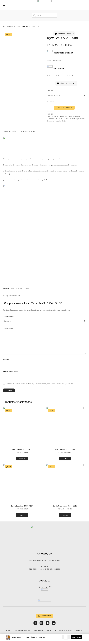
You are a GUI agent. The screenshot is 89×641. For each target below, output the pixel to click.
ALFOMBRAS (38, 630)
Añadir (22, 458)
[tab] (8, 131)
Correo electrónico (10, 371)
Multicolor (58, 121)
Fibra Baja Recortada (78, 119)
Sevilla (64, 121)
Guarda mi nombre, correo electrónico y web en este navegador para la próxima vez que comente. (40, 384)
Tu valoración (8, 329)
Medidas (50, 91)
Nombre (6, 359)
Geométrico (50, 121)
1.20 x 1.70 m (57, 119)
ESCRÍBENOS (46, 616)
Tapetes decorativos (14, 26)
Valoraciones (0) (29, 131)
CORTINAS (79, 630)
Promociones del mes (60, 116)
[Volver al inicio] (44, 5)
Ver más (65, 458)
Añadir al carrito (64, 108)
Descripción (10, 131)
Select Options (76, 637)
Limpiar (51, 101)
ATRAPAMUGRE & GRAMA (63, 630)
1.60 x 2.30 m (67, 119)
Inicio (5, 26)
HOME (8, 630)
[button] (4, 5)
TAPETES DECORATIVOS (22, 630)
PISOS (49, 630)
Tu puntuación (9, 316)
